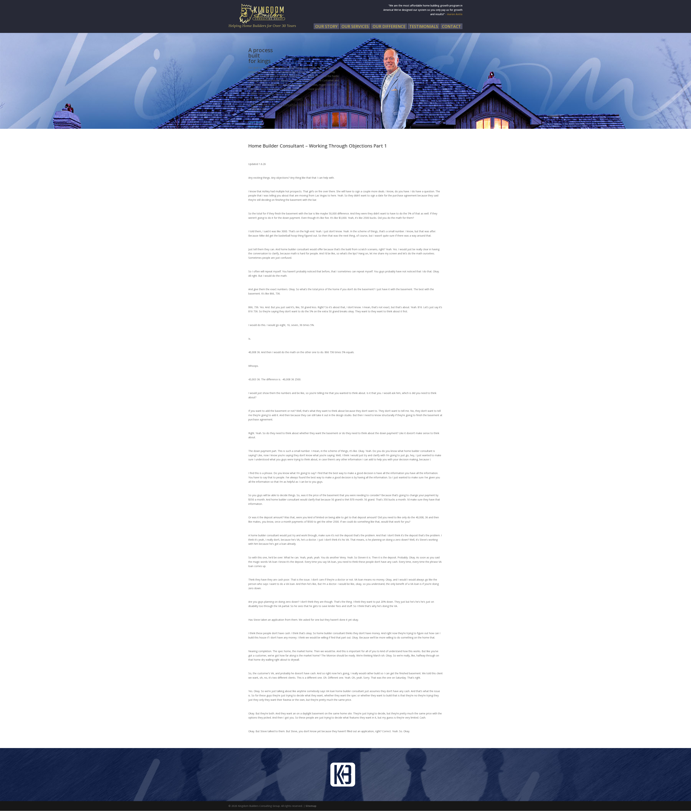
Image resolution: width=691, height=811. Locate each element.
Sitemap (311, 806)
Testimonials (423, 26)
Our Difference (389, 26)
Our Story (326, 26)
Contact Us (255, 126)
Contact (451, 26)
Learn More (255, 122)
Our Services (355, 26)
